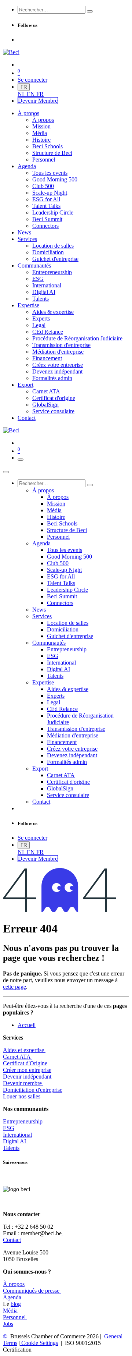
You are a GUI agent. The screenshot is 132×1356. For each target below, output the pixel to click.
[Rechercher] (90, 11)
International (17, 1135)
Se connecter (32, 80)
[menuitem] (22, 94)
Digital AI (14, 1141)
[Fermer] (6, 472)
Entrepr (23, 1121)
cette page (14, 987)
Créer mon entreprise (27, 1070)
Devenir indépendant (27, 1076)
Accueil (27, 1025)
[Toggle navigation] (20, 460)
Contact (12, 1240)
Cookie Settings (39, 1343)
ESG (8, 1128)
